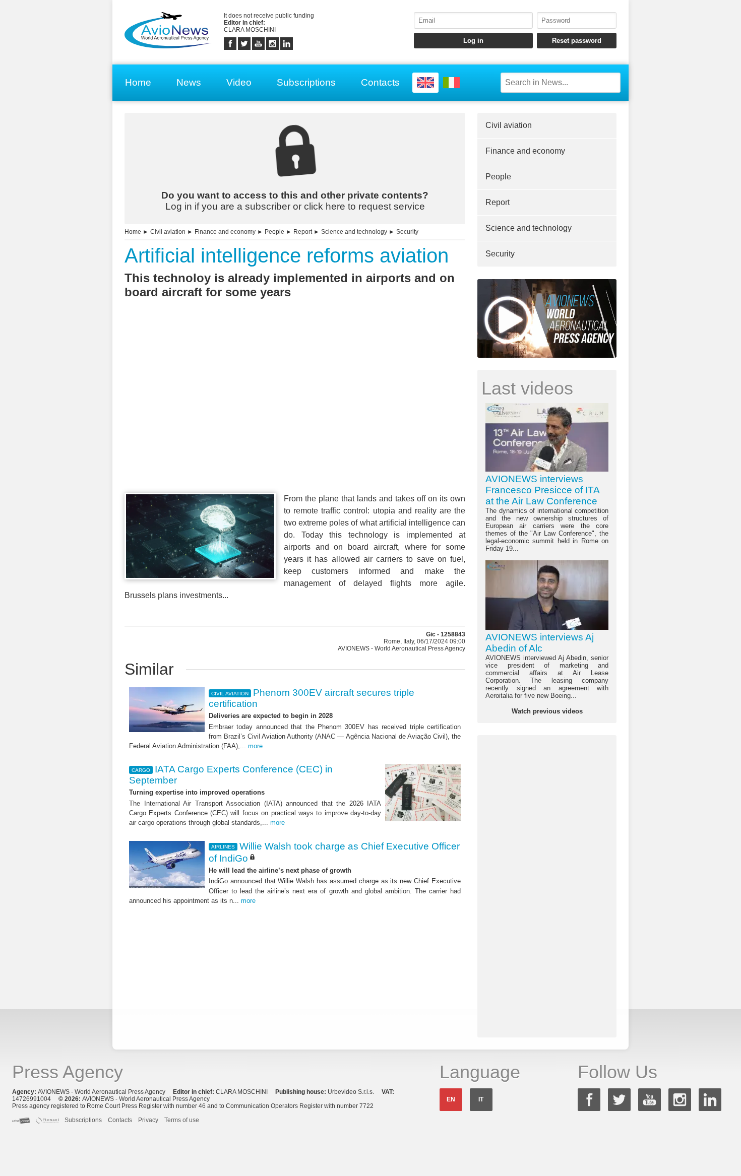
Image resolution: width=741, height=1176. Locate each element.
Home (138, 82)
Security (407, 231)
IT (480, 1099)
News (188, 82)
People (274, 231)
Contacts (380, 82)
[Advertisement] (295, 414)
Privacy (148, 1120)
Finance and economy (225, 231)
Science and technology (354, 231)
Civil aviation (168, 231)
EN (451, 1099)
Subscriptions (306, 82)
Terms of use (181, 1120)
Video (239, 82)
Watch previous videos (547, 711)
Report (302, 231)
